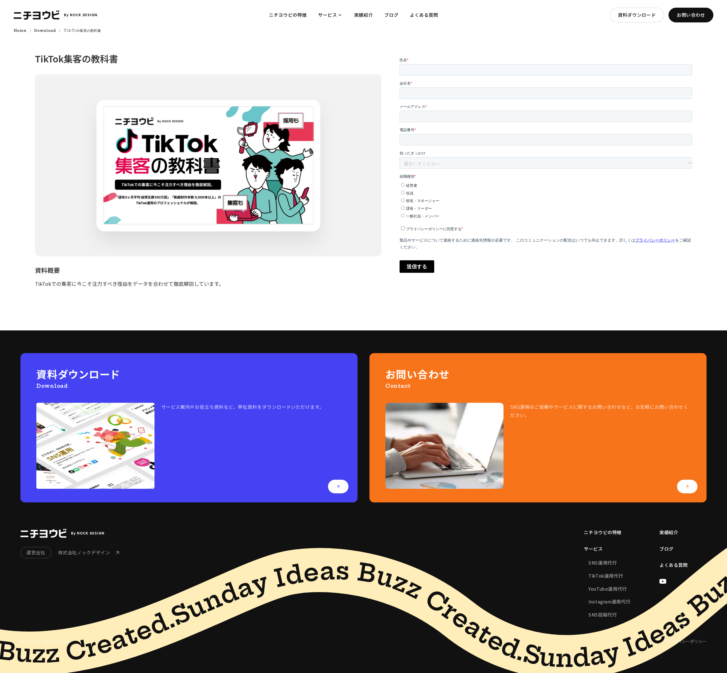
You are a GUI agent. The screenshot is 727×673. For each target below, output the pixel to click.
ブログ (666, 548)
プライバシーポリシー (686, 641)
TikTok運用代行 (605, 575)
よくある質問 (673, 564)
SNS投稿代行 (602, 614)
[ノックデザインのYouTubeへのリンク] (662, 581)
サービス (593, 548)
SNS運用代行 (602, 562)
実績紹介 (668, 532)
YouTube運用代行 (607, 588)
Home (20, 30)
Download (45, 30)
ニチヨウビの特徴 (603, 532)
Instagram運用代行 (609, 601)
